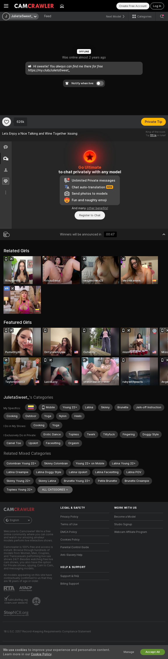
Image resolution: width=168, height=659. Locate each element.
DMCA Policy (68, 532)
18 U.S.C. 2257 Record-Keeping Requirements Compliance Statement (47, 631)
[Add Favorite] (6, 121)
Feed (47, 16)
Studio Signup (123, 524)
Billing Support (69, 583)
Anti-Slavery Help (71, 554)
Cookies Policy (70, 539)
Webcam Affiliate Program (130, 532)
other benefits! (97, 208)
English (14, 520)
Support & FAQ (69, 576)
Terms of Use (68, 524)
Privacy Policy (69, 516)
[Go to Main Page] (34, 6)
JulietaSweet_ (16, 397)
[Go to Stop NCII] (17, 613)
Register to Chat (89, 215)
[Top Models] (62, 6)
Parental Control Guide (74, 547)
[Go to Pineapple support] (36, 601)
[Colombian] (31, 407)
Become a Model (125, 516)
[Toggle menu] (6, 6)
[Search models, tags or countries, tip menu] (162, 16)
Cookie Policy (41, 654)
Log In (157, 6)
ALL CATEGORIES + (55, 489)
